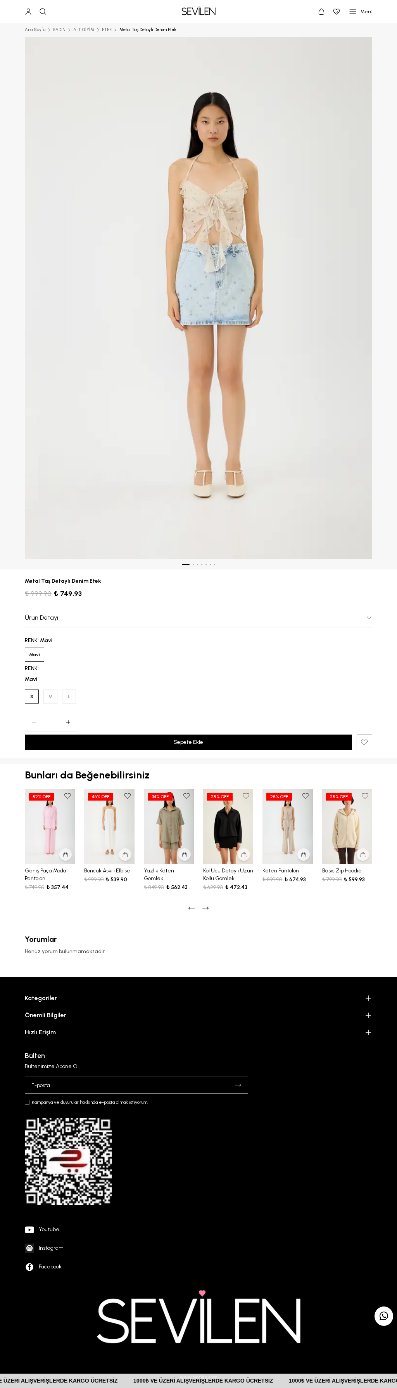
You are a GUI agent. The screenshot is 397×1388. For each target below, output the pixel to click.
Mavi (34, 654)
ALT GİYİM (83, 29)
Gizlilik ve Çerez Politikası (286, 1344)
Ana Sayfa (35, 29)
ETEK (107, 29)
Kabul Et (369, 1369)
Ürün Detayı (41, 617)
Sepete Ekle (188, 742)
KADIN (59, 29)
